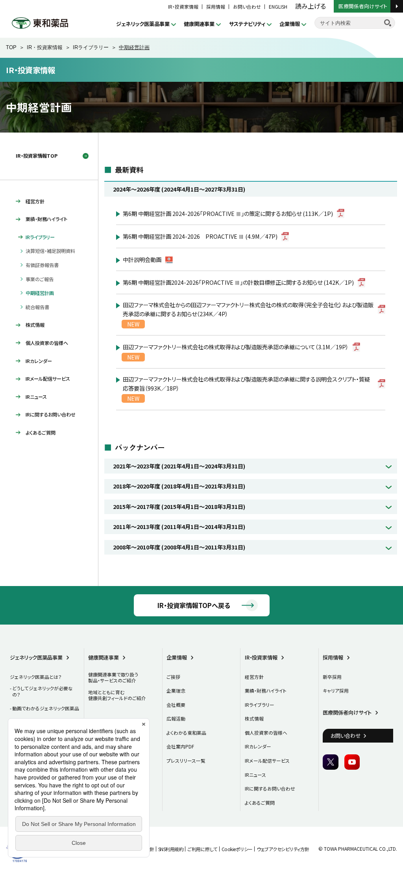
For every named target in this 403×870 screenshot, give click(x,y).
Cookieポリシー (237, 849)
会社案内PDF (180, 746)
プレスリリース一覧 (185, 760)
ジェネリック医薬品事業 (143, 24)
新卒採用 (332, 677)
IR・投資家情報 (183, 6)
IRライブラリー (91, 47)
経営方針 (35, 201)
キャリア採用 (336, 690)
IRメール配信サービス (48, 378)
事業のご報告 (40, 279)
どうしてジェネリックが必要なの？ (42, 691)
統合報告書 (37, 307)
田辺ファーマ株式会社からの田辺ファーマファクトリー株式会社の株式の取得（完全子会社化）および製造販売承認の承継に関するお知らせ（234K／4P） (248, 309)
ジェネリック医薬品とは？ (36, 677)
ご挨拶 (173, 677)
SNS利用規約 (171, 849)
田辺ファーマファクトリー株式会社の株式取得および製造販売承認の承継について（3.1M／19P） (236, 347)
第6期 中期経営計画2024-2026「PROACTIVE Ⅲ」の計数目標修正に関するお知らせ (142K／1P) (238, 282)
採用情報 (215, 6)
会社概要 (175, 705)
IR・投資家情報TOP (36, 155)
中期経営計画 (40, 293)
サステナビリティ (247, 24)
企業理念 (175, 690)
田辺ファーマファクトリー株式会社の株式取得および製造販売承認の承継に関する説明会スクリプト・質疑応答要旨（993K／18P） (246, 383)
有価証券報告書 (42, 265)
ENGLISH (278, 6)
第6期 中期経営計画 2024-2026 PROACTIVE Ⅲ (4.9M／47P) (200, 236)
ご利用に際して (202, 849)
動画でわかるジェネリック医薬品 (45, 708)
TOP (11, 47)
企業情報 (289, 24)
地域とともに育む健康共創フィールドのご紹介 (117, 695)
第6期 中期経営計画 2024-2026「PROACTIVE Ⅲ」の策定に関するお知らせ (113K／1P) (228, 213)
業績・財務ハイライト (46, 219)
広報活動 (175, 718)
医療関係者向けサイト (363, 6)
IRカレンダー (39, 361)
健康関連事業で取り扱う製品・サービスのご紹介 (113, 677)
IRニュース (36, 396)
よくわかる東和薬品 (186, 732)
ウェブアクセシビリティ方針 (283, 849)
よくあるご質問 (40, 432)
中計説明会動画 (142, 259)
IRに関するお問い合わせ (51, 414)
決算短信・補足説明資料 (50, 250)
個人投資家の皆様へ (47, 343)
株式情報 (35, 324)
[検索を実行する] (387, 22)
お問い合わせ (247, 6)
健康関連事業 (199, 24)
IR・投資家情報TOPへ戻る (193, 605)
